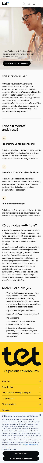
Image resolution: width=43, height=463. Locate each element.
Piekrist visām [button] (21, 453)
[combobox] (40, 415)
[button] (21, 449)
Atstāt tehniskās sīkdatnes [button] (21, 458)
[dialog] (21, 437)
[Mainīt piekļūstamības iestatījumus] (29, 4)
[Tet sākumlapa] (5, 3)
